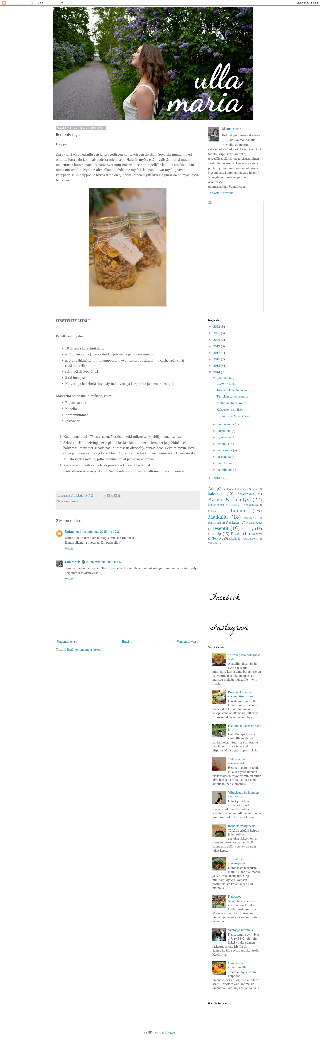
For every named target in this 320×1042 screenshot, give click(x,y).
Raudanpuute (254, 522)
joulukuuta (225, 378)
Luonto (239, 510)
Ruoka (236, 533)
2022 (217, 326)
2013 (217, 478)
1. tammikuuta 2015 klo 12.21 (100, 531)
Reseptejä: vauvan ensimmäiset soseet (241, 694)
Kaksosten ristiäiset (229, 409)
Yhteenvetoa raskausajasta (237, 761)
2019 (217, 346)
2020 (217, 340)
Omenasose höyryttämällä (237, 965)
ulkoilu (233, 538)
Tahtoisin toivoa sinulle (232, 396)
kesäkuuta (224, 457)
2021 (217, 333)
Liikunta (212, 511)
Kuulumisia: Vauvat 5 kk (233, 416)
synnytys (256, 534)
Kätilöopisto (251, 505)
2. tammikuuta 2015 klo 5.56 (105, 562)
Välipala (212, 543)
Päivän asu (214, 522)
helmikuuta (225, 469)
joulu (255, 489)
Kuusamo (234, 504)
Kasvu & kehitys (228, 499)
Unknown (72, 531)
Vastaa (69, 548)
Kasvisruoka (245, 494)
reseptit (75, 501)
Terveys (217, 538)
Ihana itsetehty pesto (242, 826)
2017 (217, 353)
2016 (217, 359)
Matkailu (218, 517)
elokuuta (223, 444)
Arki (212, 489)
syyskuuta (224, 437)
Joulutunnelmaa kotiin (231, 403)
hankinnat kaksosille (235, 489)
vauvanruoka (250, 538)
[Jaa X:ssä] (112, 495)
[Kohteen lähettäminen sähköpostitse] (105, 495)
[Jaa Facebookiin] (115, 495)
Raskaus (232, 522)
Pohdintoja (250, 517)
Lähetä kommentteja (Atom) (83, 649)
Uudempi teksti (67, 641)
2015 (217, 365)
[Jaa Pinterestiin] (119, 495)
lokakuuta (224, 431)
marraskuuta (226, 424)
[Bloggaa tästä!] (108, 495)
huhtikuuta (225, 463)
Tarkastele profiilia (221, 193)
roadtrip (214, 533)
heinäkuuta (225, 450)
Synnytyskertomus (240, 930)
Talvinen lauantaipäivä (231, 390)
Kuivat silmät (216, 505)
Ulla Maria (73, 562)
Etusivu (127, 641)
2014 (217, 372)
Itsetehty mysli (226, 383)
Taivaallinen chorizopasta (236, 861)
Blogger (170, 1032)
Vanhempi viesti (187, 641)
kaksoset (215, 493)
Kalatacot (234, 896)
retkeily (247, 528)
